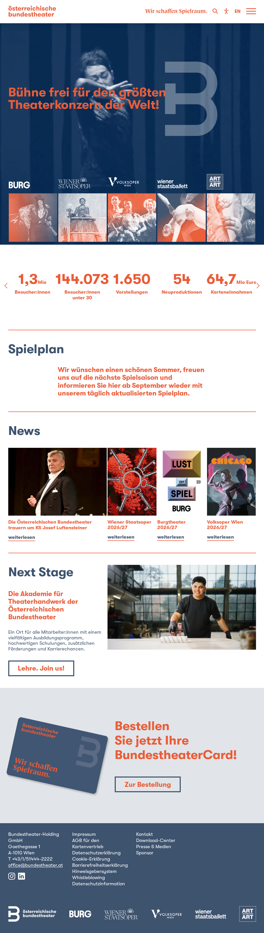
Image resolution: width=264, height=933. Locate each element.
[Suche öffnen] (215, 12)
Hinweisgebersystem (94, 871)
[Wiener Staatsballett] (181, 208)
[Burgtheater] (33, 208)
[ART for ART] (231, 208)
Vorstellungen (132, 292)
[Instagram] (11, 876)
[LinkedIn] (21, 876)
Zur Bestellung (148, 784)
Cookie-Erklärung (91, 859)
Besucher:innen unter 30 (82, 295)
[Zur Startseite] (32, 12)
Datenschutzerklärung (96, 853)
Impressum (84, 834)
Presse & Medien (153, 846)
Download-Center (155, 840)
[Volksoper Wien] (132, 208)
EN (238, 11)
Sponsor (144, 853)
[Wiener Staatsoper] (82, 208)
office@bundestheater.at (35, 865)
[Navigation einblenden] (251, 11)
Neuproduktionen (182, 292)
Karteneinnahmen (231, 292)
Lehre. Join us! (41, 668)
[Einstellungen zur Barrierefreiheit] (226, 11)
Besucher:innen (32, 292)
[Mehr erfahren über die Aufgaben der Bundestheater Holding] (176, 11)
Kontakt (144, 834)
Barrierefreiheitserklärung (100, 865)
